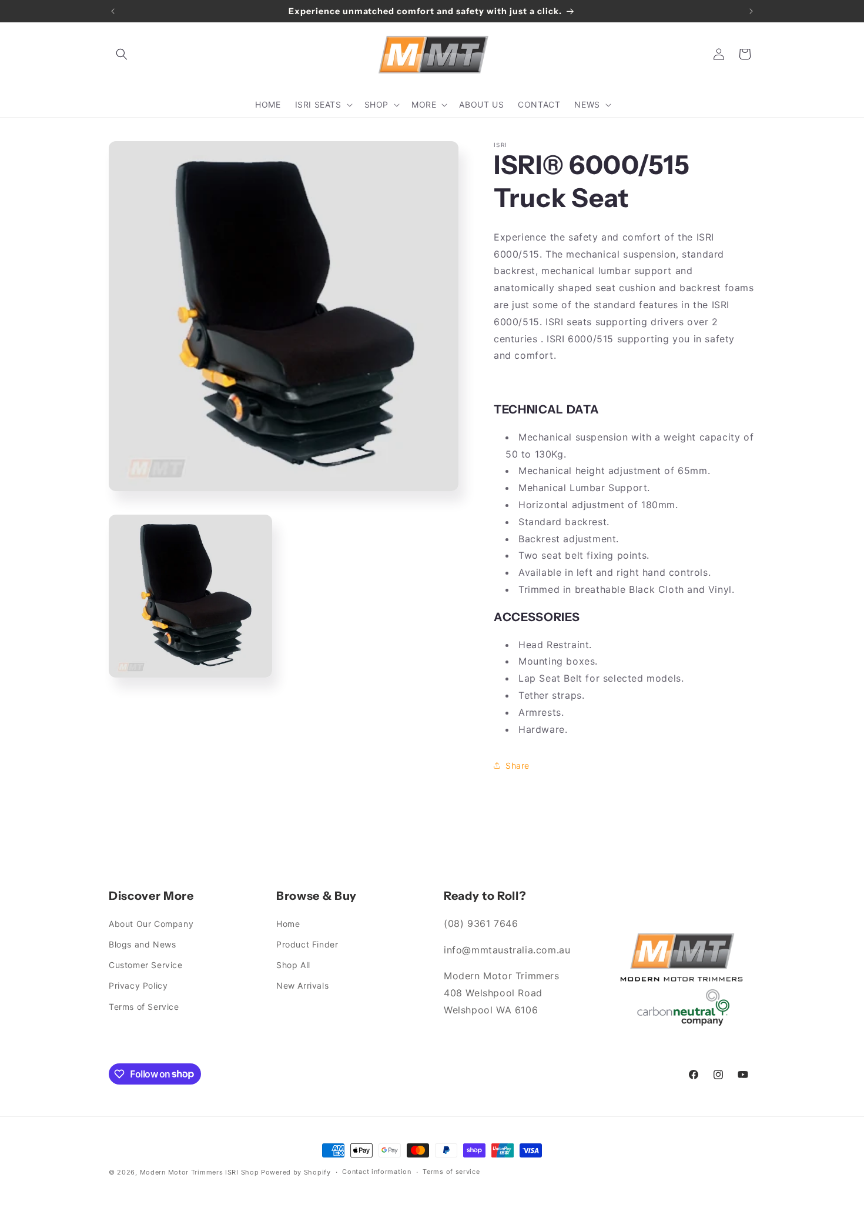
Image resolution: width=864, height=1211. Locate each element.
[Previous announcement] (113, 11)
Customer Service (146, 965)
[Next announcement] (751, 11)
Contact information (376, 1171)
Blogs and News (142, 944)
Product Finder (307, 944)
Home (288, 924)
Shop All (293, 965)
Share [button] (517, 765)
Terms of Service (144, 1007)
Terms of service (451, 1171)
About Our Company (151, 924)
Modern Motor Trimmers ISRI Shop (199, 1172)
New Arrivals (302, 985)
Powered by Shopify (296, 1172)
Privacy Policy (138, 985)
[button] (122, 54)
